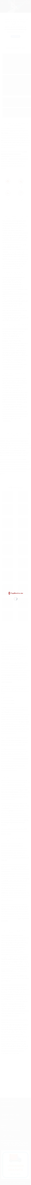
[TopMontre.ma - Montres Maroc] (15, 593)
